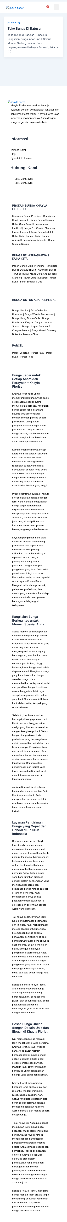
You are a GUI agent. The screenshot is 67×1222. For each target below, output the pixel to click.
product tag (14, 22)
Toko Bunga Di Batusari (25, 28)
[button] (56, 7)
